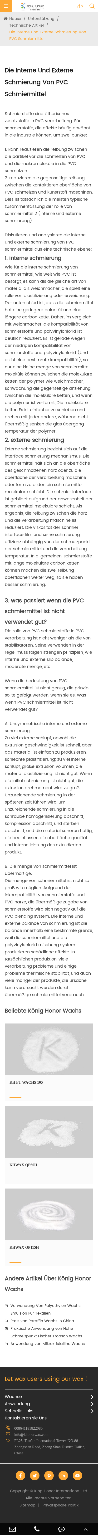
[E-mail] (12, 1529)
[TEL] (36, 1529)
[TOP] (86, 1529)
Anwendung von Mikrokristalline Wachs (47, 1344)
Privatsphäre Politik (60, 1505)
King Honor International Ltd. (49, 1494)
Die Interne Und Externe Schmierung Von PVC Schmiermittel (47, 35)
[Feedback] (61, 1529)
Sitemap (27, 1505)
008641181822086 (28, 1428)
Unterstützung (41, 19)
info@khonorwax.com (31, 1435)
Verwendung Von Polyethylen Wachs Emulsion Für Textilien (45, 1309)
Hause (15, 19)
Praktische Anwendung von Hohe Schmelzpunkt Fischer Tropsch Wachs (46, 1332)
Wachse (13, 1396)
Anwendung (17, 1403)
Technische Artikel (26, 25)
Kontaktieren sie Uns (26, 1418)
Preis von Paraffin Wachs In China (42, 1321)
